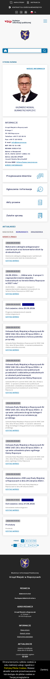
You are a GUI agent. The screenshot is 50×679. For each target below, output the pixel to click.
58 (31, 545)
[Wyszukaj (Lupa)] (44, 51)
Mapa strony (19, 2)
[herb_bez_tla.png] (25, 35)
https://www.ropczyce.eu (26, 162)
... (26, 545)
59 (35, 545)
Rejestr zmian (25, 633)
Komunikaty (22, 232)
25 (27, 541)
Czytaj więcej (12, 261)
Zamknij (44, 669)
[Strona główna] (5, 50)
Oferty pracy (10, 237)
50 (31, 541)
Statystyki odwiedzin (25, 637)
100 (34, 541)
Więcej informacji (14, 165)
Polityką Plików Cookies (15, 668)
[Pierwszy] (12, 545)
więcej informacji (36, 68)
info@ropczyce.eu (19, 142)
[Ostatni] (38, 545)
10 (22, 541)
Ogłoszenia (37, 232)
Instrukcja (35, 2)
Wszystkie (8, 232)
